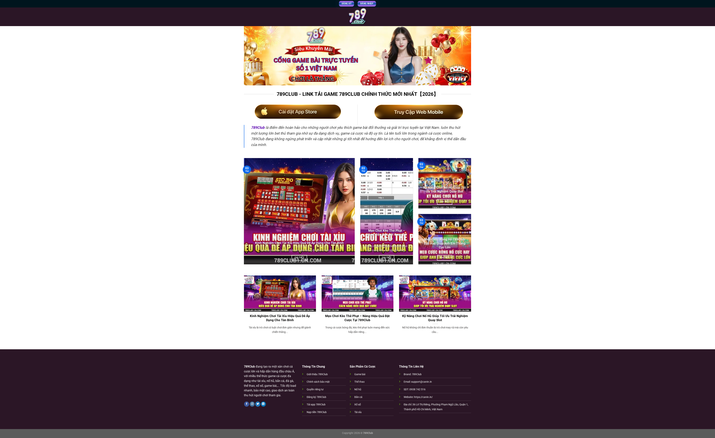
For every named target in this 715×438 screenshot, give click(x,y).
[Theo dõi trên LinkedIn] (263, 404)
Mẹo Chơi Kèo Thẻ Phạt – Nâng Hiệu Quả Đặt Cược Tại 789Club (386, 234)
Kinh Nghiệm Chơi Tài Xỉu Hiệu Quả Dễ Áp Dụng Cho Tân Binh (299, 243)
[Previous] (243, 309)
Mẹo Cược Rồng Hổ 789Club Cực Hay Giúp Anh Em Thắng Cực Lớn (444, 243)
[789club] (357, 16)
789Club (258, 127)
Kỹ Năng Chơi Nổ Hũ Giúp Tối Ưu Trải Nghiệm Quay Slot (444, 189)
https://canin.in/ (423, 397)
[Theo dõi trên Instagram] (252, 404)
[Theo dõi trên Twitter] (257, 404)
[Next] (472, 309)
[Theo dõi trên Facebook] (246, 404)
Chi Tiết (299, 257)
